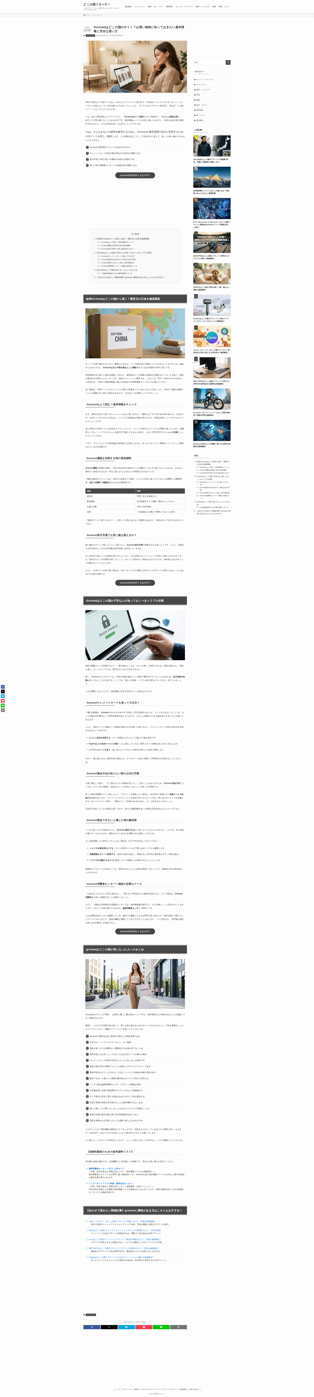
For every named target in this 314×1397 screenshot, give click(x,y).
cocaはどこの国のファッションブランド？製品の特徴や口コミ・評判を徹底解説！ (125, 1239)
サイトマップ (154, 1389)
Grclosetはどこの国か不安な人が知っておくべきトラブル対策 (124, 253)
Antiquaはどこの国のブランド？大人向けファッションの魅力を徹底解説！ (121, 1257)
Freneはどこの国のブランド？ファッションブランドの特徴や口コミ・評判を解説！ (126, 1230)
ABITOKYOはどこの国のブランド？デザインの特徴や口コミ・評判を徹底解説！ (124, 1248)
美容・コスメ (201, 105)
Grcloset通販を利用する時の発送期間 (116, 245)
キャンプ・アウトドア (205, 79)
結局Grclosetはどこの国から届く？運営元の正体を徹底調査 (123, 239)
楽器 (198, 95)
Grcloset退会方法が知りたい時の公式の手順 (119, 259)
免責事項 (183, 1389)
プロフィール (127, 1389)
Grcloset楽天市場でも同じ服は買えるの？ (118, 249)
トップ (117, 1389)
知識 (198, 100)
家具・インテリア (203, 90)
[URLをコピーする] (178, 1327)
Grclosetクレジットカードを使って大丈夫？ (119, 256)
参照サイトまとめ (141, 1389)
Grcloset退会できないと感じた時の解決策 (118, 263)
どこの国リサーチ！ (97, 4)
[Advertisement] (135, 203)
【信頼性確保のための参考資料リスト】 (117, 273)
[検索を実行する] (228, 62)
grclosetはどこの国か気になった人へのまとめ (117, 270)
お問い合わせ (194, 1389)
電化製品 (199, 120)
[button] (91, 1327)
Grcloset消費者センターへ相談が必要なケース (119, 266)
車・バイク (200, 115)
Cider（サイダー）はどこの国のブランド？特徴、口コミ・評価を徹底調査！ (122, 1221)
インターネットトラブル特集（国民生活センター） (111, 1183)
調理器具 (199, 110)
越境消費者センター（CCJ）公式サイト (106, 1169)
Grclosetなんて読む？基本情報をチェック (118, 242)
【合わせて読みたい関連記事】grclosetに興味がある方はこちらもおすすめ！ (131, 277)
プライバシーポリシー (170, 1389)
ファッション (90, 35)
